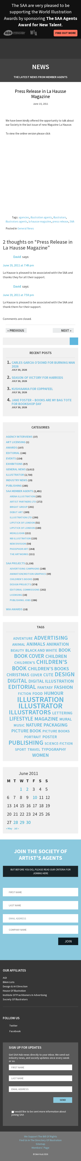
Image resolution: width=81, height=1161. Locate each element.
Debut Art (16, 512)
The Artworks (19, 554)
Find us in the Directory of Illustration (40, 1140)
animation (58, 644)
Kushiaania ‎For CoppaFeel (32, 389)
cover (36, 674)
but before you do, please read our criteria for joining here (41, 871)
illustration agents (41, 217)
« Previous (15, 330)
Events (11, 458)
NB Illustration (20, 538)
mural (65, 719)
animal (18, 644)
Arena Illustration (22, 496)
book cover (29, 656)
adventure (23, 638)
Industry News (16, 480)
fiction (24, 693)
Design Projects (20, 584)
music (19, 725)
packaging (56, 725)
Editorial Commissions (25, 589)
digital (17, 680)
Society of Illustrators (15, 999)
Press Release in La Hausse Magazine (40, 93)
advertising (51, 637)
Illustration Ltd (21, 517)
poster (49, 736)
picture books (56, 731)
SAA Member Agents (19, 491)
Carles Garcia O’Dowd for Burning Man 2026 (43, 364)
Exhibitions (14, 464)
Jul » (16, 828)
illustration (40, 699)
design (65, 674)
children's (24, 662)
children (56, 656)
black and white (41, 650)
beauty (17, 650)
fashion (63, 687)
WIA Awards (14, 609)
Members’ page (40, 1147)
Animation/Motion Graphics (28, 574)
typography (53, 749)
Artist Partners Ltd (23, 501)
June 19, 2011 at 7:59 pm (18, 295)
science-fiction (59, 743)
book (65, 650)
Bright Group (19, 507)
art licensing (15, 442)
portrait (32, 736)
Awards (11, 447)
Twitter (13, 1025)
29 (22, 822)
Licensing (16, 595)
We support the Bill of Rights (40, 1136)
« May (9, 828)
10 (35, 797)
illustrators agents (16, 221)
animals (36, 644)
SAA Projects (15, 563)
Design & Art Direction (15, 986)
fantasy (45, 687)
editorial (13, 453)
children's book (39, 665)
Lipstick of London (22, 522)
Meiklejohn (17, 533)
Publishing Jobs (20, 600)
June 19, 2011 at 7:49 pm (18, 265)
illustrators (59, 217)
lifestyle (21, 718)
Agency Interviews (19, 436)
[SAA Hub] (24, 49)
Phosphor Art (19, 549)
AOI (5, 977)
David (17, 257)
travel (34, 749)
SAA (72, 221)
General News (26, 228)
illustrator (15, 474)
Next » (66, 330)
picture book (26, 731)
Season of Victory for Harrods (37, 377)
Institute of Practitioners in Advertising (25, 995)
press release (60, 221)
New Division (18, 543)
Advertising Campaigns (24, 568)
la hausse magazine (40, 221)
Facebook (15, 1031)
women (40, 755)
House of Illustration (14, 990)
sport (20, 749)
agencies (24, 217)
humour (53, 693)
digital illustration (51, 681)
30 (28, 822)
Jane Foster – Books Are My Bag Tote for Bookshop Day (42, 402)
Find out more (65, 33)
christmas (18, 674)
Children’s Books (21, 579)
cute (48, 674)
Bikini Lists (9, 982)
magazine (46, 718)
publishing (14, 485)
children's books (48, 669)
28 (15, 822)
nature (34, 725)
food (37, 693)
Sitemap (40, 1144)
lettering (62, 712)
